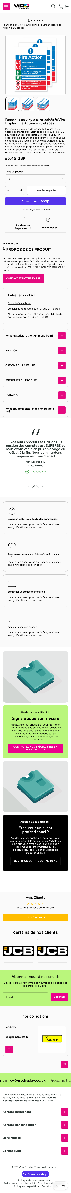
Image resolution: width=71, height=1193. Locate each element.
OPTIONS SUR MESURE (20, 365)
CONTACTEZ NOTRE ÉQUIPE (23, 278)
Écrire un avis (35, 917)
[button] (6, 6)
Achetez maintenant (17, 1112)
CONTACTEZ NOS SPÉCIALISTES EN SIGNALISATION (35, 748)
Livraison (22, 166)
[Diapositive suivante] (42, 486)
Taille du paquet (14, 171)
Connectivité (12, 1150)
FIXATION (11, 350)
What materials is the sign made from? (29, 335)
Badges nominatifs (16, 1037)
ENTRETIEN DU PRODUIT (21, 380)
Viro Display (26, 1167)
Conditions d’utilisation (51, 1183)
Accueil (35, 20)
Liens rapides (12, 1137)
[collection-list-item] (9, 1049)
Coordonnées (50, 1186)
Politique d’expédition (26, 1186)
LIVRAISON (12, 395)
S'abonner (59, 996)
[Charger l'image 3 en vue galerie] (43, 104)
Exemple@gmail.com (19, 303)
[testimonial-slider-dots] (33, 486)
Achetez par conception (19, 1124)
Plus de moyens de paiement (35, 209)
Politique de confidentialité (19, 1183)
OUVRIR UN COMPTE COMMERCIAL (35, 860)
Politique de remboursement (34, 1180)
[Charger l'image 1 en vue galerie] (12, 104)
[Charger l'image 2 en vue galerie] (28, 104)
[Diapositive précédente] (29, 486)
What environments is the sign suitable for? (29, 410)
